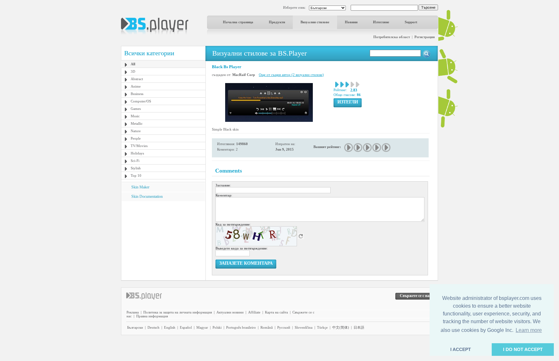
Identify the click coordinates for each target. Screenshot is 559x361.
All (133, 64)
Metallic (137, 123)
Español (186, 327)
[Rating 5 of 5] (386, 147)
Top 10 (136, 175)
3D (133, 71)
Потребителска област (391, 37)
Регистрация (424, 37)
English (169, 327)
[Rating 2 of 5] (358, 147)
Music (135, 116)
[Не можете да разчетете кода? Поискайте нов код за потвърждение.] (301, 236)
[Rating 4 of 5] (377, 147)
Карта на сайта (276, 312)
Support (411, 22)
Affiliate (254, 312)
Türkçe (322, 327)
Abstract (137, 79)
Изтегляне (381, 22)
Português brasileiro (241, 327)
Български (135, 327)
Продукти (277, 22)
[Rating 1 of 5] (349, 147)
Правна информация (152, 316)
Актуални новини (230, 312)
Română (266, 327)
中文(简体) (340, 327)
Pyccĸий (283, 327)
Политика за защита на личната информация (177, 312)
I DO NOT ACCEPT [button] (523, 349)
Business (137, 94)
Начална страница (238, 22)
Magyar (202, 327)
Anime (136, 86)
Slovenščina (303, 327)
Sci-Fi (135, 161)
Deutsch (153, 327)
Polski (217, 327)
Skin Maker (140, 187)
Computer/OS (141, 101)
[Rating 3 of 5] (367, 147)
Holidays (137, 153)
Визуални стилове (315, 22)
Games (136, 109)
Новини (351, 22)
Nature (136, 131)
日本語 (359, 327)
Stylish (136, 168)
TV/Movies (139, 146)
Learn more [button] (529, 330)
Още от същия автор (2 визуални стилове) (291, 75)
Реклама (132, 312)
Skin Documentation (147, 196)
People (136, 138)
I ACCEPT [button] (460, 349)
